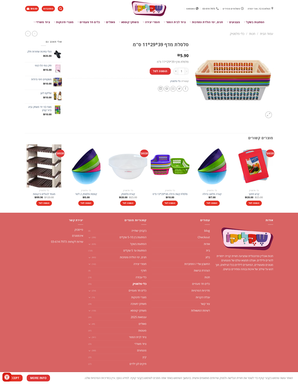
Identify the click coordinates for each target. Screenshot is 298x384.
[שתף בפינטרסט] (167, 89)
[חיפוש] (60, 9)
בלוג (207, 257)
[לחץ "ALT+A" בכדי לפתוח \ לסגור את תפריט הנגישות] (6, 377)
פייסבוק (78, 230)
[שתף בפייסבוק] (185, 89)
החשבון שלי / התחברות (197, 264)
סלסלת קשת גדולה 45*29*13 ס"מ (170, 194)
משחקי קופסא (130, 22)
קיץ (144, 357)
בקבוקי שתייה (138, 231)
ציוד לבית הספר (176, 22)
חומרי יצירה (152, 22)
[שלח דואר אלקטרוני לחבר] (173, 89)
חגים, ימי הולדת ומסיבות (207, 22)
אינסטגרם (77, 236)
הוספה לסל (160, 71)
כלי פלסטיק (237, 33)
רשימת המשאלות (200, 310)
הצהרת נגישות (202, 270)
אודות (207, 244)
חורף (143, 270)
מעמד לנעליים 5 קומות (44, 194)
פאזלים (110, 22)
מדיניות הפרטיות (200, 290)
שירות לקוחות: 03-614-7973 (67, 242)
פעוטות (142, 330)
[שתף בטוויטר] (179, 89)
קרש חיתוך (254, 194)
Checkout (204, 237)
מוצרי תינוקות (64, 22)
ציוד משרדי (43, 22)
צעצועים (234, 22)
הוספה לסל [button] (254, 203)
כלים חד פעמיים (90, 22)
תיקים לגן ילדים (138, 364)
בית (208, 250)
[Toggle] (89, 237)
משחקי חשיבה (138, 304)
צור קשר (205, 304)
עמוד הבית (266, 33)
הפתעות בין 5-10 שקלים (133, 237)
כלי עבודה (141, 277)
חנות (252, 33)
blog (207, 231)
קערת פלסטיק (128, 194)
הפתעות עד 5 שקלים (134, 250)
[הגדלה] (268, 114)
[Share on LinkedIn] (160, 89)
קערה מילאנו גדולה (211, 194)
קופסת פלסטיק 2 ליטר (86, 194)
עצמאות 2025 (138, 317)
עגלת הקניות (203, 297)
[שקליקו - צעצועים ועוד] (149, 8)
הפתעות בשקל (255, 22)
